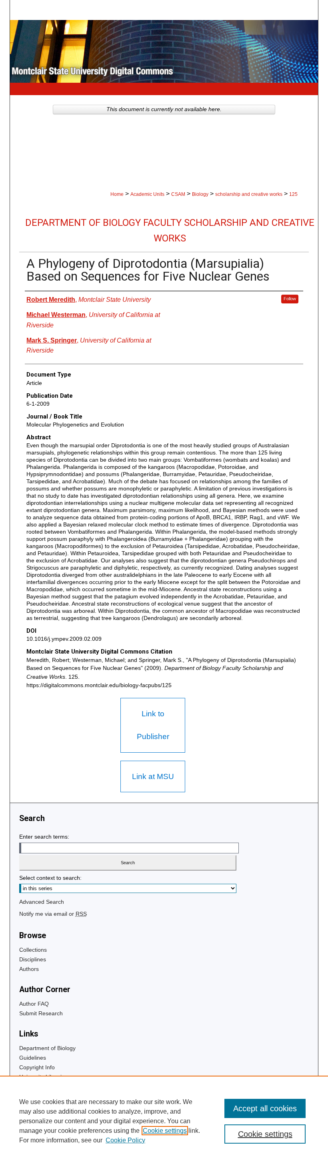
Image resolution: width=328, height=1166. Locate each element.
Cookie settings (165, 1130)
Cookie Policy (125, 1140)
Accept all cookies (265, 1108)
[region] (164, 1121)
